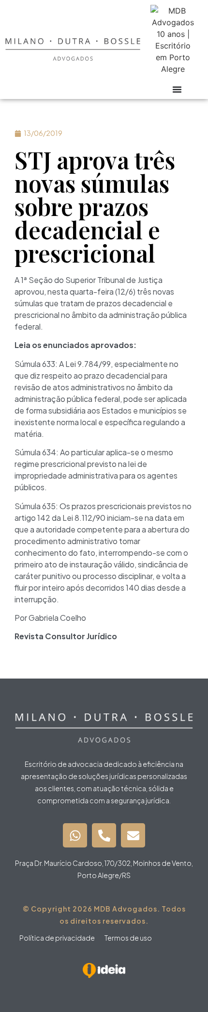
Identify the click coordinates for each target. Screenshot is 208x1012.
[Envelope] (133, 835)
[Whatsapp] (75, 835)
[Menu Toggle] (177, 89)
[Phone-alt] (104, 835)
